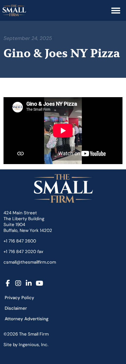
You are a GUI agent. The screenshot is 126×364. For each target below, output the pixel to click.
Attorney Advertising (27, 319)
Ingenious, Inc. (33, 345)
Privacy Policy (19, 298)
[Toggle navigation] (116, 10)
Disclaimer (16, 308)
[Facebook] (8, 283)
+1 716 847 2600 (20, 241)
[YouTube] (39, 283)
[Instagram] (18, 283)
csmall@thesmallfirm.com (30, 262)
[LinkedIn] (29, 283)
